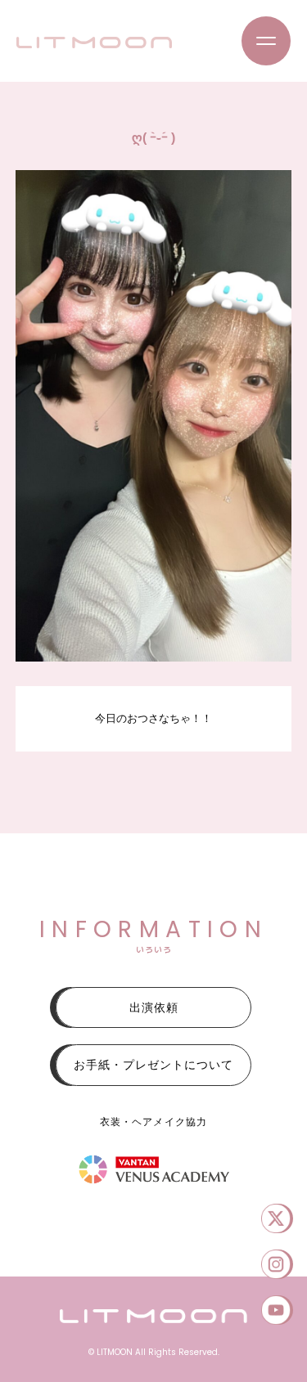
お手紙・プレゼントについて (153, 1064)
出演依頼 (153, 1007)
